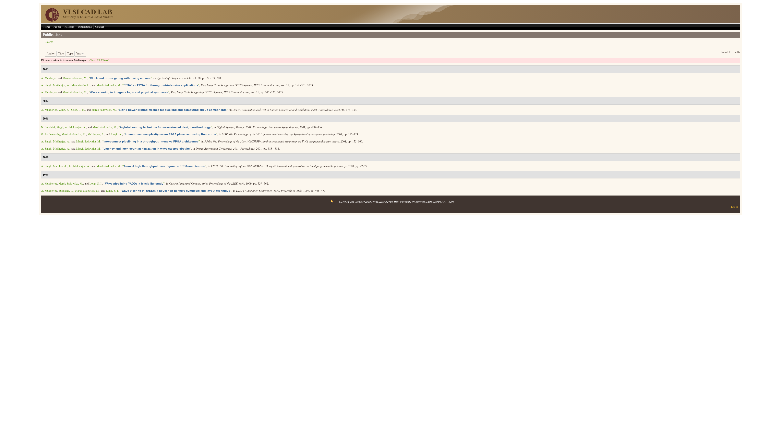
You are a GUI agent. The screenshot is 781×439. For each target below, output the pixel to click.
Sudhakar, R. (66, 190)
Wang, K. (64, 110)
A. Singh (46, 85)
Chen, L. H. (78, 110)
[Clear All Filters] (98, 60)
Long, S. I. (95, 183)
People (57, 26)
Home (47, 26)
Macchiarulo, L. (80, 85)
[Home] (52, 20)
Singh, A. (62, 127)
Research (69, 26)
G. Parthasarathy (50, 134)
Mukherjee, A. (61, 85)
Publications (85, 26)
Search (49, 42)
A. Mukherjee (49, 78)
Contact (99, 26)
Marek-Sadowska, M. (75, 78)
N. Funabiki (48, 127)
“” (120, 78)
